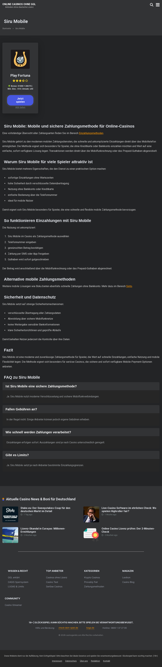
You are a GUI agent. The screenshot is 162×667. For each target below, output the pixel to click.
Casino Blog (128, 582)
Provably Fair (91, 582)
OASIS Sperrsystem (18, 582)
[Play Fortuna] (20, 67)
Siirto (129, 286)
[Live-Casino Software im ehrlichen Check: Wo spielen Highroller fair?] (91, 521)
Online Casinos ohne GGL (19, 4)
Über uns (84, 661)
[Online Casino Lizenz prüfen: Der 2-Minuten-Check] (91, 542)
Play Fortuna (20, 75)
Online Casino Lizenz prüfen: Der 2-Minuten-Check (128, 530)
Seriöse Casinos (54, 586)
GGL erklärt (14, 577)
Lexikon (126, 577)
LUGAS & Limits (16, 586)
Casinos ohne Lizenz (56, 577)
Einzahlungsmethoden (91, 133)
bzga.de (90, 627)
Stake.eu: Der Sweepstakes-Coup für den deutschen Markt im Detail (45, 510)
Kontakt (106, 661)
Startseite (6, 28)
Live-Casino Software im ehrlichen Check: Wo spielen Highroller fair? (129, 510)
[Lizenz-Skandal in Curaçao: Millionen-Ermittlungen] (10, 542)
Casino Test (52, 582)
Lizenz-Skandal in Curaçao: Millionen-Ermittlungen (43, 530)
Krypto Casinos (92, 577)
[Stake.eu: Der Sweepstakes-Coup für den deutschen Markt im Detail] (10, 521)
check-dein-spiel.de (68, 627)
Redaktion (95, 661)
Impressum (57, 661)
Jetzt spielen (20, 100)
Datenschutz (71, 661)
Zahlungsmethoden (94, 586)
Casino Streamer (13, 605)
